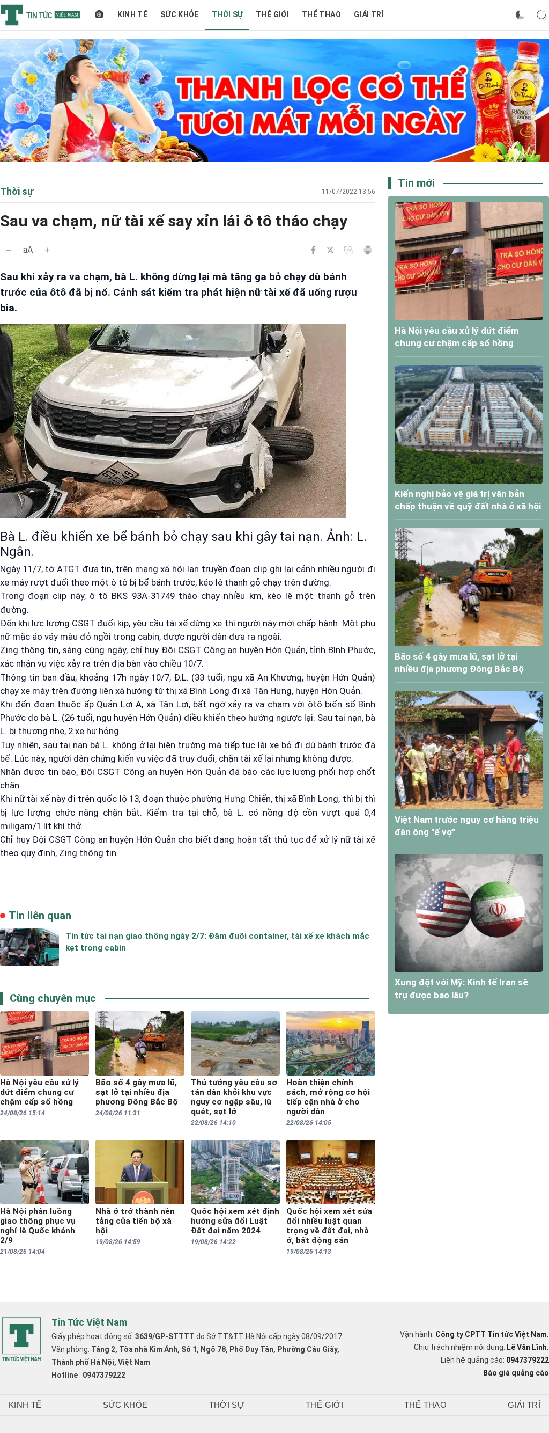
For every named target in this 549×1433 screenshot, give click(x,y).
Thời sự (227, 14)
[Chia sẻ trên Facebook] (313, 250)
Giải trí (369, 14)
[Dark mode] (520, 15)
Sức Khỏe (179, 14)
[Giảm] (8, 250)
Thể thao (321, 14)
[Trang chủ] (99, 15)
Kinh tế (132, 14)
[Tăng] (47, 250)
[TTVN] (21, 1339)
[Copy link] (348, 250)
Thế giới (272, 14)
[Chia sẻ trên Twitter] (330, 250)
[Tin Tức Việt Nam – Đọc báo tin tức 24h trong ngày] (40, 15)
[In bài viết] (367, 250)
